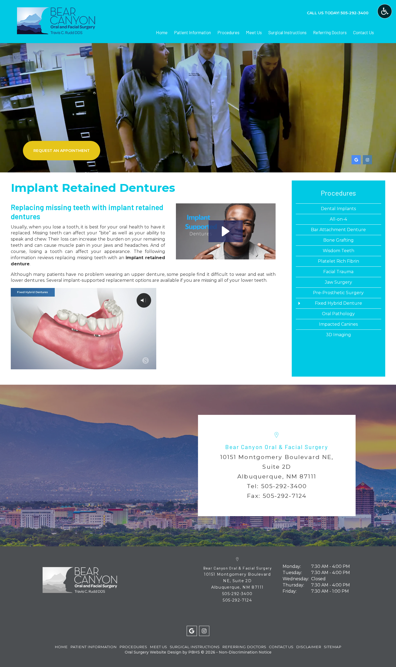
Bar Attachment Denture (338, 229)
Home (162, 32)
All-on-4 (338, 219)
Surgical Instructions (287, 32)
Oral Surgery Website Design (153, 652)
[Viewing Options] (384, 11)
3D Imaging (338, 334)
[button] (226, 231)
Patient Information (192, 32)
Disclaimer (308, 647)
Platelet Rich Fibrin (338, 261)
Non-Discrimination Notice (245, 652)
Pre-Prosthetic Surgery (338, 292)
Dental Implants (338, 208)
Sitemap (332, 647)
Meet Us (254, 32)
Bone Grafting (338, 240)
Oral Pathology (338, 313)
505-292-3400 (284, 485)
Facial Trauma (338, 271)
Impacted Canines (338, 324)
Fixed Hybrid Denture (338, 303)
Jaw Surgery (338, 282)
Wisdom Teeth (338, 250)
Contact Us (363, 32)
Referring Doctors (330, 32)
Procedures (228, 32)
